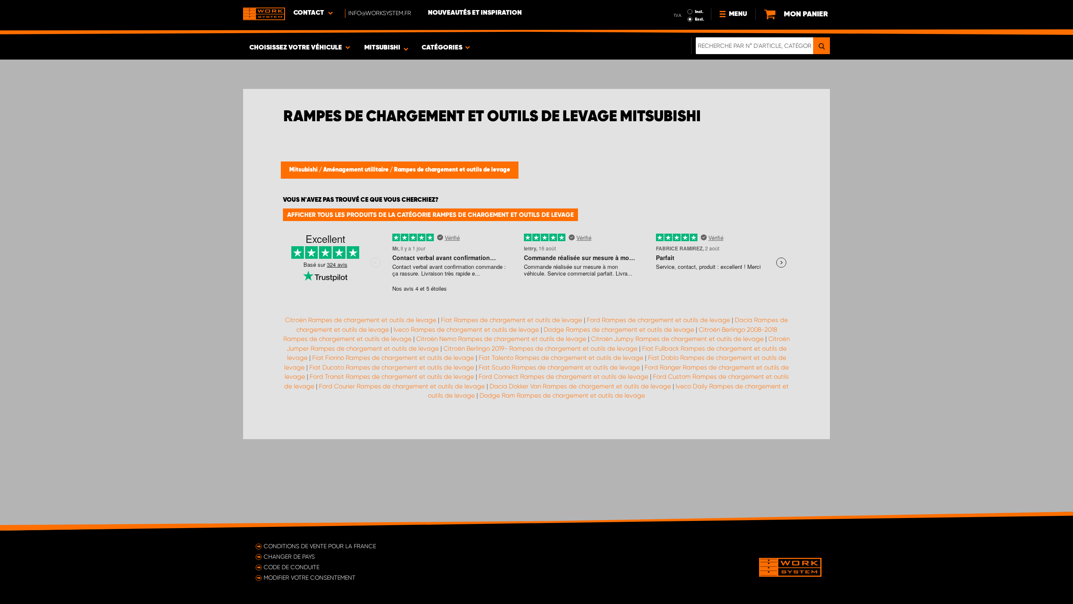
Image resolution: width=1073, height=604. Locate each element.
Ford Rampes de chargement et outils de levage (658, 320)
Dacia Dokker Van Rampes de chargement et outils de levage (580, 386)
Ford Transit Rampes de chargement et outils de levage (392, 376)
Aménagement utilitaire (356, 170)
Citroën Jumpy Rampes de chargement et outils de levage (677, 339)
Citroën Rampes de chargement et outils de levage (360, 320)
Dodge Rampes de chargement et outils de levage (619, 329)
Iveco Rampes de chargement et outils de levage (466, 329)
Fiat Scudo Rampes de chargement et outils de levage (559, 367)
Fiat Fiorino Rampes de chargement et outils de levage (393, 358)
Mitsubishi (304, 170)
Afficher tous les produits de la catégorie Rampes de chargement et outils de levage (430, 215)
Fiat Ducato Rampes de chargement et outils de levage (391, 367)
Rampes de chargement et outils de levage (452, 170)
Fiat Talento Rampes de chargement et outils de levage (561, 358)
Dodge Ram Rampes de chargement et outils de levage (562, 395)
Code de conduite (291, 567)
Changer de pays (289, 556)
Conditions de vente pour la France (320, 546)
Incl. (699, 12)
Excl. (699, 19)
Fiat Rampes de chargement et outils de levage (511, 320)
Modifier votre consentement (309, 577)
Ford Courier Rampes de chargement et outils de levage (402, 386)
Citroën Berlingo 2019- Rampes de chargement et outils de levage (540, 348)
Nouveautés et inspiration (475, 13)
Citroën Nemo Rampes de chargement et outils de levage (501, 339)
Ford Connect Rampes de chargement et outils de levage (563, 376)
